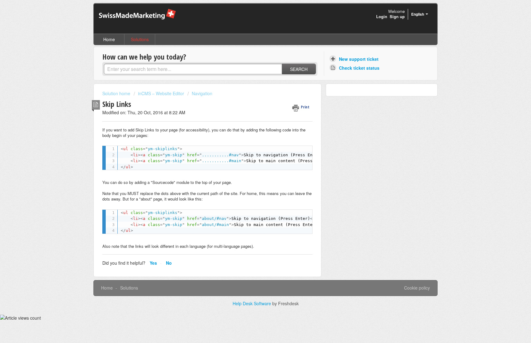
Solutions (140, 39)
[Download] (254, 91)
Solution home (117, 93)
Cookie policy (417, 288)
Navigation (202, 93)
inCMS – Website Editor (161, 93)
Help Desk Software (252, 303)
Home (109, 39)
